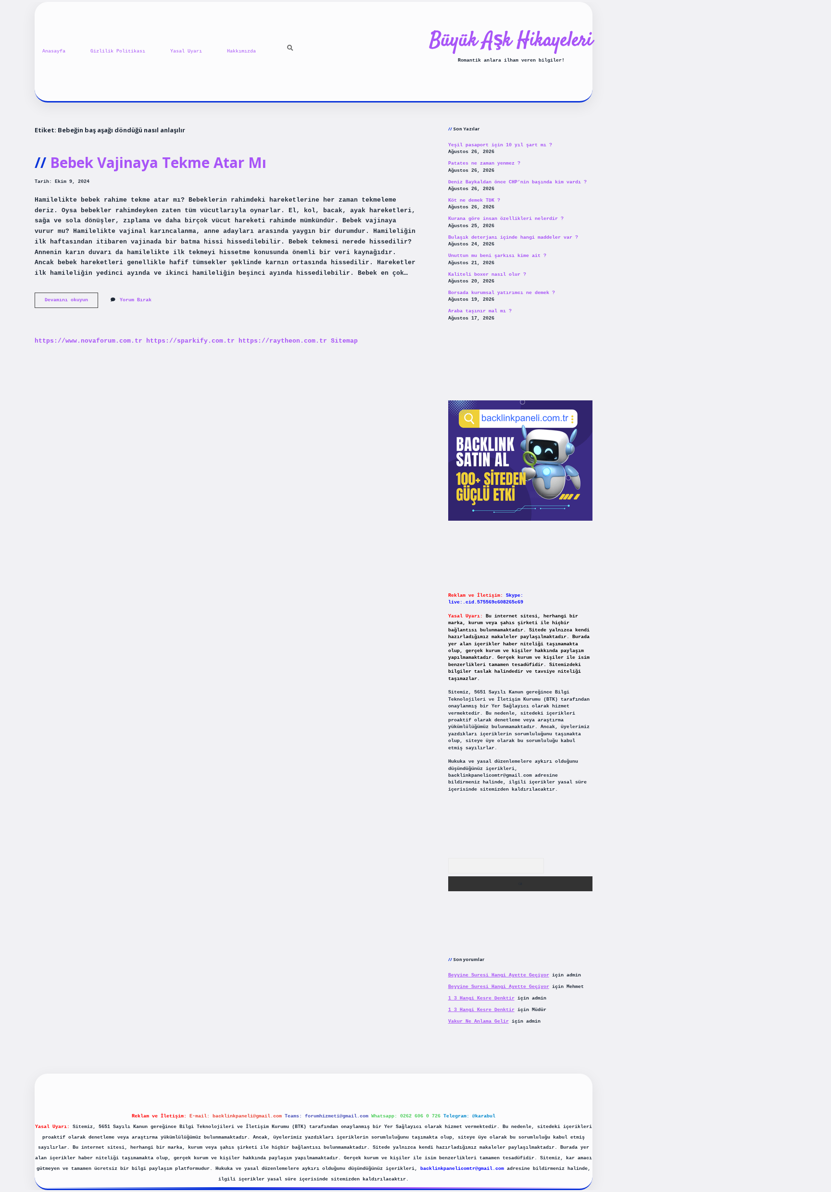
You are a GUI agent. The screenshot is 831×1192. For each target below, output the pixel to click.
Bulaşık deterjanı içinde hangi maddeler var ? (513, 237)
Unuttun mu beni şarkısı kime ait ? (497, 255)
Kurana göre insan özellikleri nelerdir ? (506, 218)
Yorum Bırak (135, 300)
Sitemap (344, 341)
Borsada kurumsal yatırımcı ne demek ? (501, 292)
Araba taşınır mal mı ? (480, 311)
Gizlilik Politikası (117, 51)
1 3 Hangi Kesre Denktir (481, 998)
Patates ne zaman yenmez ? (484, 163)
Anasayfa (53, 51)
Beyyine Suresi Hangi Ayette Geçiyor (498, 975)
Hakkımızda (241, 51)
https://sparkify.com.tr (190, 341)
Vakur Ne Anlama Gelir (478, 1021)
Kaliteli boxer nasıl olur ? (487, 274)
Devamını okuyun (71, 302)
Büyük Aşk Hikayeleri (510, 41)
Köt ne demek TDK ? (474, 200)
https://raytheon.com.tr (283, 341)
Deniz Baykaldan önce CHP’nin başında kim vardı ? (517, 182)
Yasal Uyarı (186, 51)
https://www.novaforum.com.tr (88, 341)
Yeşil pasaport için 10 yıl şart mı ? (500, 145)
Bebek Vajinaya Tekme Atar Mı (158, 162)
